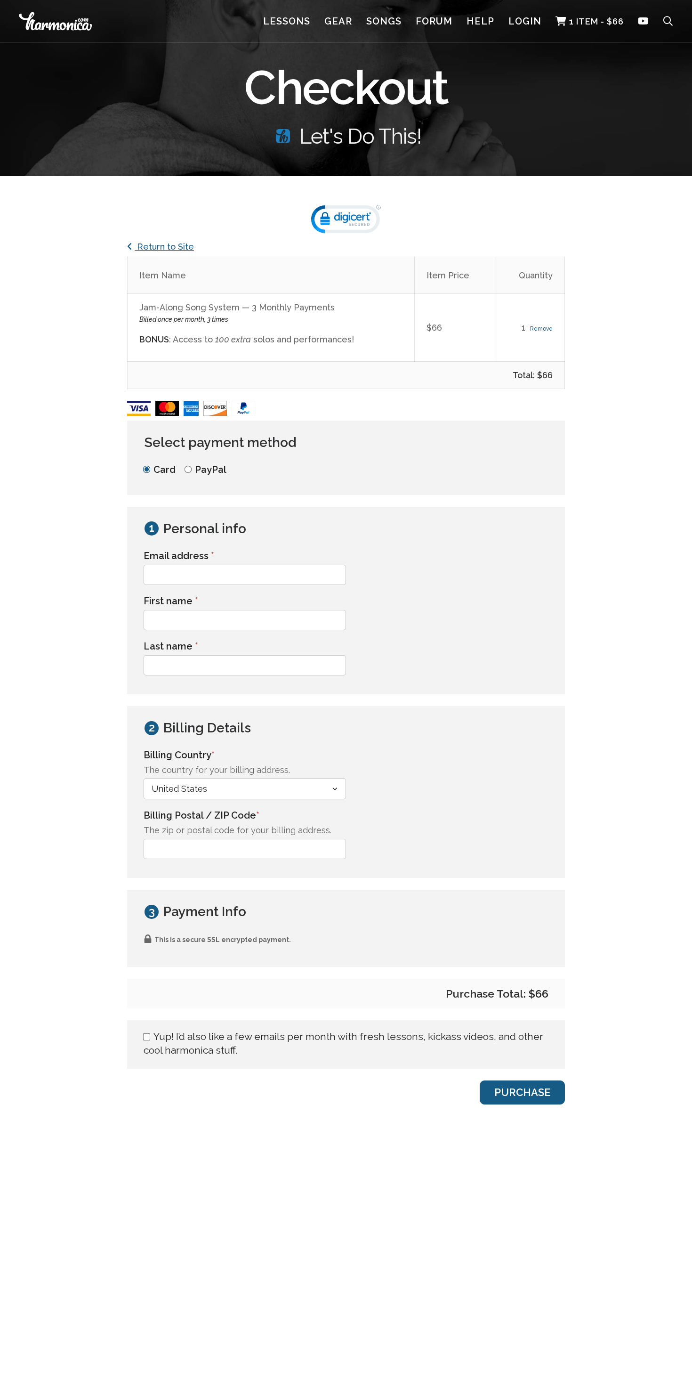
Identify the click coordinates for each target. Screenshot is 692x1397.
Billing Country (200, 755)
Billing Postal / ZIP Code (222, 815)
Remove (541, 328)
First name (171, 601)
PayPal (210, 469)
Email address (179, 555)
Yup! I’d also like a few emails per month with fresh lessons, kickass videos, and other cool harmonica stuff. (343, 1043)
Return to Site (164, 247)
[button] (346, 221)
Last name (171, 646)
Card (164, 469)
